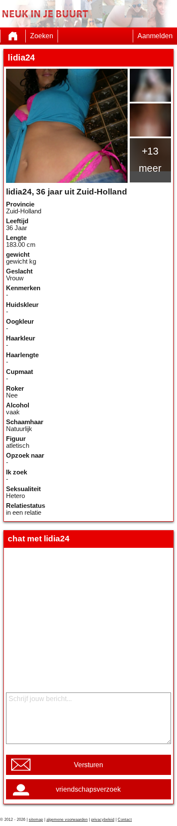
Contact (125, 819)
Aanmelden (155, 35)
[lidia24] (67, 126)
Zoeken (41, 35)
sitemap (36, 819)
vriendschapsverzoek (88, 789)
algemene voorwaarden (67, 819)
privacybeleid (102, 819)
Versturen (88, 764)
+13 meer (150, 160)
